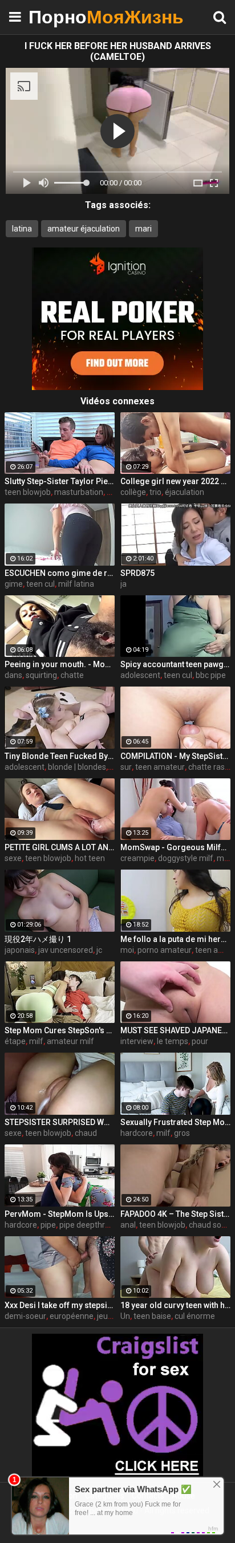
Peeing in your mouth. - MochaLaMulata (60, 664)
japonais (20, 950)
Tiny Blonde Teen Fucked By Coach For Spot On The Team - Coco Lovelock (60, 756)
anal (128, 1224)
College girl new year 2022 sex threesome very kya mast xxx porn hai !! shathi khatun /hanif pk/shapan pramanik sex (175, 481)
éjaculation (184, 492)
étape (15, 1041)
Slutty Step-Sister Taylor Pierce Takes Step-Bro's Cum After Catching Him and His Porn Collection (60, 481)
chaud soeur (211, 1224)
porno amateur (164, 950)
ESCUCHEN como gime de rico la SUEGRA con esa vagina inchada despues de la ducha (60, 573)
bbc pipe (211, 675)
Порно (57, 17)
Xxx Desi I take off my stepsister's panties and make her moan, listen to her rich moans (60, 1305)
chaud (86, 1133)
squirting (41, 675)
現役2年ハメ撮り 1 (38, 939)
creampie (137, 858)
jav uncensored (65, 950)
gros (182, 1133)
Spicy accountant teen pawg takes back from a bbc (175, 664)
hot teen (90, 858)
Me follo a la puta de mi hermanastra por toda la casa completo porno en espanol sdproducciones (175, 939)
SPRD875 (137, 573)
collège (133, 492)
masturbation (78, 492)
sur (126, 767)
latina (22, 228)
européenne (72, 1316)
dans (13, 675)
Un (125, 1316)
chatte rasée (211, 767)
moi (127, 950)
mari (143, 228)
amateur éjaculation (83, 228)
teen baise (152, 1316)
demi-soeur (25, 1316)
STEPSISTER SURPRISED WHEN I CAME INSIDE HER (60, 1122)
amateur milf (70, 1041)
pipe (48, 1224)
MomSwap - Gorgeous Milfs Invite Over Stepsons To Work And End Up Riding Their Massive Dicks (175, 847)
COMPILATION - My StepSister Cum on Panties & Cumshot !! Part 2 (175, 756)
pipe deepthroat (88, 1224)
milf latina (76, 583)
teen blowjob (28, 492)
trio (155, 492)
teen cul (40, 583)
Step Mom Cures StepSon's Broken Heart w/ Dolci (60, 1030)
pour (200, 1041)
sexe (13, 858)
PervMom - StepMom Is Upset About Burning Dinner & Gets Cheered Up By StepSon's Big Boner (60, 1214)
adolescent (140, 675)
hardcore (136, 1133)
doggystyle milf (185, 858)
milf (36, 1041)
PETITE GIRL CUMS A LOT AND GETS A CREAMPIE (60, 847)
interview (136, 1041)
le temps (172, 1041)
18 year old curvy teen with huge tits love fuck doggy (175, 1305)
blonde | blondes (77, 767)
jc (99, 950)
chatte (72, 675)
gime (14, 583)
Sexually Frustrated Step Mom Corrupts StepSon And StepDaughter (175, 1122)
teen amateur (160, 767)
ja (123, 583)
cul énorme (195, 1316)
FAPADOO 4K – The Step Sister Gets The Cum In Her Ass (175, 1214)
